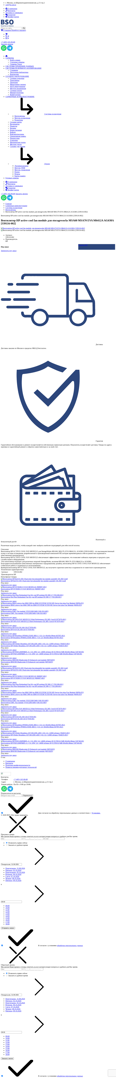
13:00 (7, 914)
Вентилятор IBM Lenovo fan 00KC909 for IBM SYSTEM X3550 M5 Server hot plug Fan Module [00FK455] (41, 605)
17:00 (7, 922)
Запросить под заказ (8, 585)
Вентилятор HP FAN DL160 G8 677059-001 (17, 630)
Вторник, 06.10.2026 (13, 874)
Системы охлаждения (13, 208)
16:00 (7, 920)
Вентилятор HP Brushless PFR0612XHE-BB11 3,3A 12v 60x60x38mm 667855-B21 (32, 638)
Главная (8, 204)
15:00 (7, 918)
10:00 (7, 908)
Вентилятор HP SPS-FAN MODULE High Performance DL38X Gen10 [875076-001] (32, 621)
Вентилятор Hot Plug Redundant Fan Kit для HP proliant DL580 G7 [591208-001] (31, 597)
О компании (10, 761)
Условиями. (96, 813)
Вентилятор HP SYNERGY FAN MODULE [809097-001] (23, 589)
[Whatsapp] (4, 50)
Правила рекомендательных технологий (21, 767)
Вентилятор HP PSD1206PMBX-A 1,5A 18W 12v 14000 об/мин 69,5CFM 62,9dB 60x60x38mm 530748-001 (41, 654)
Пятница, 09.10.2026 (13, 880)
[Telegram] (10, 50)
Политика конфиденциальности (17, 765)
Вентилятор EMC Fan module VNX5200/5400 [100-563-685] (24, 613)
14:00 (7, 916)
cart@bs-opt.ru (10, 5)
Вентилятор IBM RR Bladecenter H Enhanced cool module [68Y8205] (27, 662)
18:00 (7, 924)
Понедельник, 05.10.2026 (15, 872)
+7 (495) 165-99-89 (8, 42)
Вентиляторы (10, 210)
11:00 (7, 910)
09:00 (7, 906)
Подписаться (27, 795)
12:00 (7, 912)
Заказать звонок (7, 44)
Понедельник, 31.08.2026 (15, 868)
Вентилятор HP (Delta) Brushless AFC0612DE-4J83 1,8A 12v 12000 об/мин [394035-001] (34, 646)
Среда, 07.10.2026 (12, 876)
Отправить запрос (8, 928)
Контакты (9, 763)
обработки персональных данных (70, 945)
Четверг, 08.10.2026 (12, 878)
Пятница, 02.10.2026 (13, 870)
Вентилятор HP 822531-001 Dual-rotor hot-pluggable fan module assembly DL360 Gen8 (33, 581)
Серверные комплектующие (16, 206)
